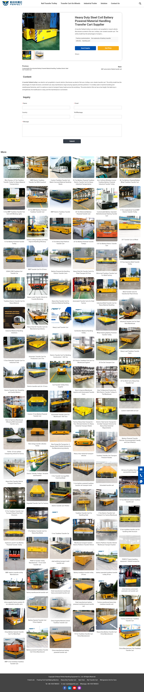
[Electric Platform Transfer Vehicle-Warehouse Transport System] (106, 530)
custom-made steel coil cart (129, 410)
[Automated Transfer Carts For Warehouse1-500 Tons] (60, 401)
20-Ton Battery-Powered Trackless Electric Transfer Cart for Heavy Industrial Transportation (83, 182)
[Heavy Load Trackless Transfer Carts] (130, 338)
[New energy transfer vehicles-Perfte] (37, 431)
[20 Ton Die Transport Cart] (106, 349)
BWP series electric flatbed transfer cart (111, 69)
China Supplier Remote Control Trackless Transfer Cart (60, 621)
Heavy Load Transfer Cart (60, 327)
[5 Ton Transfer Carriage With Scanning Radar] (60, 463)
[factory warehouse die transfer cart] (37, 579)
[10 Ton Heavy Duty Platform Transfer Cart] (60, 228)
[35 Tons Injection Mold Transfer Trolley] (130, 252)
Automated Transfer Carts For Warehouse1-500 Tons (60, 415)
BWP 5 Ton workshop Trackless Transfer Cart (14, 662)
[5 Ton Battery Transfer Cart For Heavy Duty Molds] (37, 518)
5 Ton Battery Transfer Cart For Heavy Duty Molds (37, 532)
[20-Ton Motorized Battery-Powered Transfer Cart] (83, 199)
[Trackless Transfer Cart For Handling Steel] (83, 500)
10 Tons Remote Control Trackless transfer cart (129, 501)
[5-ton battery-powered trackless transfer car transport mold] (83, 470)
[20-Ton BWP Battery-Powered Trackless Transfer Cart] (37, 197)
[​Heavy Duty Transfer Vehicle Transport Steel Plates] (14, 468)
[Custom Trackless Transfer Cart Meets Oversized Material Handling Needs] (60, 167)
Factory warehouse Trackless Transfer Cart (130, 619)
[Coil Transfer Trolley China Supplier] (60, 372)
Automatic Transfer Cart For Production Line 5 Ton (37, 357)
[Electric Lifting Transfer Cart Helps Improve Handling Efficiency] (37, 226)
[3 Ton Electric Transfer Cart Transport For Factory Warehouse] (106, 500)
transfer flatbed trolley (30, 82)
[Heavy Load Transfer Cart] (60, 316)
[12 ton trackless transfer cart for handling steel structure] (130, 516)
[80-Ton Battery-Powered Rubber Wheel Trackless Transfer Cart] (130, 167)
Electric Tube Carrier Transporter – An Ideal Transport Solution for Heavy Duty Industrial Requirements (106, 425)
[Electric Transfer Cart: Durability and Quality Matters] (14, 377)
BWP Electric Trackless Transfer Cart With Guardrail (37, 181)
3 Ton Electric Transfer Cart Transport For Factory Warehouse (106, 514)
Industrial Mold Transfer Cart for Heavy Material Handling (107, 304)
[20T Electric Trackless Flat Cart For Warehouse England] (83, 347)
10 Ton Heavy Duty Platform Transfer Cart (60, 242)
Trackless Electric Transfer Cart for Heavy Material (14, 302)
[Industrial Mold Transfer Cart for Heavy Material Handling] (106, 290)
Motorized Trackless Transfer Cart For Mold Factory (106, 274)
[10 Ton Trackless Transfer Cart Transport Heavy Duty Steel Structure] (14, 498)
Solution (104, 3)
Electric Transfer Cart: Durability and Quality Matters (14, 391)
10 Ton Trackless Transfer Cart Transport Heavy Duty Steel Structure (14, 513)
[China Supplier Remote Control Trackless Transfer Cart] (60, 607)
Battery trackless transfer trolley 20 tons (83, 573)
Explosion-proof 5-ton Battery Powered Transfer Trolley (14, 544)
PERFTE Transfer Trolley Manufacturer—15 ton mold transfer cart (37, 562)
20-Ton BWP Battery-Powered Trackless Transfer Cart (37, 211)
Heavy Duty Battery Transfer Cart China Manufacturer (107, 633)
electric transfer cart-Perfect (60, 505)
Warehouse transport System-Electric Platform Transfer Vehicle (83, 544)
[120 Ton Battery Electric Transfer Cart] (106, 230)
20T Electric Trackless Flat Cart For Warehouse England (83, 361)
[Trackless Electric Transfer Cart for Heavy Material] (14, 288)
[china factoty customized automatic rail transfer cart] (130, 576)
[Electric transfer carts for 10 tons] (37, 373)
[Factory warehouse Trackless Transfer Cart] (130, 605)
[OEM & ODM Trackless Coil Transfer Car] (14, 258)
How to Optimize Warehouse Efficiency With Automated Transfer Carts (14, 422)
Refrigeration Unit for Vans (108, 680)
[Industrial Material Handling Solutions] (14, 318)
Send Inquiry (85, 48)
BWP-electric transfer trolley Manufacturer (14, 573)
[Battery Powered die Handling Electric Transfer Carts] (60, 258)
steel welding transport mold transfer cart (60, 562)
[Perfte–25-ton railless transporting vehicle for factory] (14, 438)
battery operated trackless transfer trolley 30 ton (106, 573)
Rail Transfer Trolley (49, 3)
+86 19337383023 (53, 684)
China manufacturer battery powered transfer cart (60, 651)
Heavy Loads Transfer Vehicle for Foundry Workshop (37, 298)
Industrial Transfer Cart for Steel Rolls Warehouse (130, 322)
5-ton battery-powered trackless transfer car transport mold (84, 484)
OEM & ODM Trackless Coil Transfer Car (14, 272)
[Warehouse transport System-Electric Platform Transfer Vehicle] (83, 530)
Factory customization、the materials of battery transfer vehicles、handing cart (93, 39)
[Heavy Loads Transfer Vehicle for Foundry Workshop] (37, 284)
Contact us (115, 3)
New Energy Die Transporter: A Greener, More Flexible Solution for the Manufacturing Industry (60, 446)
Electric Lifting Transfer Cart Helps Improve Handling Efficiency (37, 240)
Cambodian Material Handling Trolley (83, 332)
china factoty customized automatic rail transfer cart (129, 590)
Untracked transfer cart (107, 485)
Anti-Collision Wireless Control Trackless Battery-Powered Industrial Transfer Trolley (106, 182)
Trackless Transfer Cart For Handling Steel (83, 514)
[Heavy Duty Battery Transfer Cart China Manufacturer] (106, 619)
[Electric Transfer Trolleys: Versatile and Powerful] (37, 460)
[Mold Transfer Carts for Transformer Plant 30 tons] (130, 278)
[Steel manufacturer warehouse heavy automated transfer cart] (60, 578)
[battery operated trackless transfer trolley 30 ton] (106, 559)
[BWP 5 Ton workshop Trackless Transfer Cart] (14, 648)
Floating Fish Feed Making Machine (48, 680)
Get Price (108, 48)
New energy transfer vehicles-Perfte (37, 445)
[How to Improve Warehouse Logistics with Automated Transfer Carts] (83, 377)
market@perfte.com (72, 684)
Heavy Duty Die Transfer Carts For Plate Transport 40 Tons (83, 272)
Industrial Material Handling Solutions (14, 332)
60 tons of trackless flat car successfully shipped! (129, 471)
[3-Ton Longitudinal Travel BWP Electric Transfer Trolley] (130, 197)
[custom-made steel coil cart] (130, 397)
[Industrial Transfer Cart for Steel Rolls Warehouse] (130, 308)
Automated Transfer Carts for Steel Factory (83, 302)
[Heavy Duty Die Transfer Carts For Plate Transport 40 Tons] (83, 258)
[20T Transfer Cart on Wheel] (130, 226)
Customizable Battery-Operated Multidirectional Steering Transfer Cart (106, 214)
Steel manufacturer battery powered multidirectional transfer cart (83, 604)
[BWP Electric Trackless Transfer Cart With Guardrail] (37, 167)
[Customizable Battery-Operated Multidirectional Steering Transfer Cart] (106, 199)
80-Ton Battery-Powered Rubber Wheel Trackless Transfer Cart (130, 181)
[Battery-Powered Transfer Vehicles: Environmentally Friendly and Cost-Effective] (130, 425)
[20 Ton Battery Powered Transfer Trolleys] (83, 228)
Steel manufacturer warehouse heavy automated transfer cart (60, 592)
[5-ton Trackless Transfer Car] (60, 520)
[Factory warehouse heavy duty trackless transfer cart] (106, 589)
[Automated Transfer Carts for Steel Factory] (83, 288)
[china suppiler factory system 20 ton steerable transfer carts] (14, 589)
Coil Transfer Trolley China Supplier (60, 386)
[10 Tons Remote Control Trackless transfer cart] (130, 487)
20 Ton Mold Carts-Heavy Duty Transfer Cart (129, 382)
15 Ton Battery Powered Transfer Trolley (14, 242)
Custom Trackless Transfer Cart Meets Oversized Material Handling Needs (60, 182)
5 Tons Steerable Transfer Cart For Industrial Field (14, 361)
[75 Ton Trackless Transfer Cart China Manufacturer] (83, 621)
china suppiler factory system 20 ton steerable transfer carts (14, 603)
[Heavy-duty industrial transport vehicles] (83, 440)
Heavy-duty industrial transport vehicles (83, 454)
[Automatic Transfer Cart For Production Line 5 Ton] (37, 343)
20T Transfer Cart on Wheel (130, 239)
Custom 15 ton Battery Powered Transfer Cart (37, 415)
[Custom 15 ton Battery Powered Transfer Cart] (37, 401)
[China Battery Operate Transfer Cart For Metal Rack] (14, 619)
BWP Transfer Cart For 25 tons (37, 269)
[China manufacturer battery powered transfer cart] (60, 637)
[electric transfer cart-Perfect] (60, 492)
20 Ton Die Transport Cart (107, 362)
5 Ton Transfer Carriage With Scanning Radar (60, 477)
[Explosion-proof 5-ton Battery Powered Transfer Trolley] (14, 530)
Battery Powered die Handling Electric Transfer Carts (60, 272)
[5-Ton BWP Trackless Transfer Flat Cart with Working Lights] (14, 199)
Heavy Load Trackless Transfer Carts (129, 352)
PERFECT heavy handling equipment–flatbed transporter (129, 560)
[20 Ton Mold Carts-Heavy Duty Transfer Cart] (130, 368)
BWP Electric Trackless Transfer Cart (60, 213)
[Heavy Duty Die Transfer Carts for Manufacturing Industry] (37, 314)
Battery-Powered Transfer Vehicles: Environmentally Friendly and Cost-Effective (129, 440)
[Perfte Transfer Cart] (12, 3)
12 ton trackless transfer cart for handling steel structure (130, 530)
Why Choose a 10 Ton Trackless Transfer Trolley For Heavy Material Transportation (14, 182)
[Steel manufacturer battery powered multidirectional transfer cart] (83, 589)
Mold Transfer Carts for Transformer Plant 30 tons (130, 292)
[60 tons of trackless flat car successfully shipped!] (130, 457)
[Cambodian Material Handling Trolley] (83, 318)
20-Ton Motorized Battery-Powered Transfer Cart (83, 213)
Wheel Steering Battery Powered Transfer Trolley (107, 334)
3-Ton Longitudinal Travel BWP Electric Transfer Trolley (129, 211)
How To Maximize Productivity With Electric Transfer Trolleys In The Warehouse (107, 392)
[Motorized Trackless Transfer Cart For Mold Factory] (106, 260)
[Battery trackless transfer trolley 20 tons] (83, 559)
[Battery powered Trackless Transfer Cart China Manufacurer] (37, 637)
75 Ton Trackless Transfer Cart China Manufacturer (83, 635)
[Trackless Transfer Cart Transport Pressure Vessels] (106, 442)
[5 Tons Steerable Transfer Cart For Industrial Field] (14, 347)
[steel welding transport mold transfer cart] (60, 548)
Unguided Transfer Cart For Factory (37, 503)
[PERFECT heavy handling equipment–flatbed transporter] (130, 546)
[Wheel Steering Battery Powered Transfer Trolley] (106, 320)
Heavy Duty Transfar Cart (68, 680)
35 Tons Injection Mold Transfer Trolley (129, 263)
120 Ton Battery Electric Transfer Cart (107, 244)
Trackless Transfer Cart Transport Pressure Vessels (106, 456)
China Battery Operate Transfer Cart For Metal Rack (14, 633)
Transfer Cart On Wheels (70, 3)
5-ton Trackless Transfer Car (60, 533)
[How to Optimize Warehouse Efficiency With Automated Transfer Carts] (14, 407)
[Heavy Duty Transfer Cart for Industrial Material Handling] (60, 288)
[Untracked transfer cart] (106, 472)
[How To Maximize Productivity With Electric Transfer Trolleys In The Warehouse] (106, 377)
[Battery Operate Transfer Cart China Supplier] (37, 607)
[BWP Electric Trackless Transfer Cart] (60, 199)
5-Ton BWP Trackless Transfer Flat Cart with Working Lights (14, 213)
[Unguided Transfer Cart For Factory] (37, 490)
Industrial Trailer (90, 3)
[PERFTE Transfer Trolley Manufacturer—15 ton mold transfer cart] (37, 547)
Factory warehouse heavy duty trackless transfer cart (106, 603)
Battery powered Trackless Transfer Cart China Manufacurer (37, 651)
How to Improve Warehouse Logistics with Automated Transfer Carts (83, 392)
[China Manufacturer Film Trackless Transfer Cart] (130, 635)
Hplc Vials (81, 680)
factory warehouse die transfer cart (37, 592)
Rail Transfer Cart (92, 680)
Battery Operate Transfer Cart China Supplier (37, 621)
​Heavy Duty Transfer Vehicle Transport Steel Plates (14, 482)
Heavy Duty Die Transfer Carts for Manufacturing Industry (37, 328)
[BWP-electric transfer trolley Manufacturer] (14, 559)
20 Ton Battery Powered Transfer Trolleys (84, 242)
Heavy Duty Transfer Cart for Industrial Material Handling (60, 302)
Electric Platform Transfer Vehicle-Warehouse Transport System (106, 544)
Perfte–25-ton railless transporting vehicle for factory (14, 452)
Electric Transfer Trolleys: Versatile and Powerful (37, 474)
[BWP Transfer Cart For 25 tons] (37, 256)
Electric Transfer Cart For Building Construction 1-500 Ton (60, 356)
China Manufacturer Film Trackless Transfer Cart (130, 649)
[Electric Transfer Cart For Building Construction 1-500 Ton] (60, 342)
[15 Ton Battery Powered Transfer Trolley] (14, 228)
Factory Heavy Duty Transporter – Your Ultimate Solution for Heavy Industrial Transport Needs (83, 424)
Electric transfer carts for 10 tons (37, 386)
